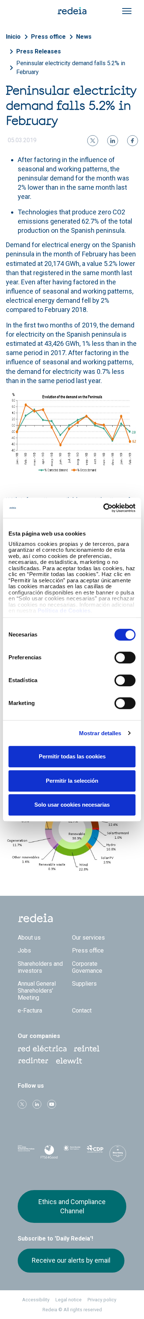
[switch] (125, 657)
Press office (48, 36)
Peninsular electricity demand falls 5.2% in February (70, 68)
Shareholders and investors (40, 967)
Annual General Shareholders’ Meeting (37, 990)
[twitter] (92, 140)
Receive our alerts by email (71, 1260)
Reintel (87, 1048)
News (84, 36)
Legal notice (68, 1299)
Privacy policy (102, 1299)
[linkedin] (112, 140)
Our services (88, 937)
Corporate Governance (87, 967)
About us (29, 937)
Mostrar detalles (100, 733)
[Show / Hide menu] (127, 11)
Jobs (24, 950)
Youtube (51, 1104)
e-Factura (30, 1010)
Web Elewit (69, 1060)
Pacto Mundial (72, 1153)
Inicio (13, 36)
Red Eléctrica (42, 1048)
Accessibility (35, 1299)
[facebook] (132, 140)
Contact (82, 1010)
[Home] (72, 10)
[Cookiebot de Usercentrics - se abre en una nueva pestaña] (104, 508)
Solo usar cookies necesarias (72, 804)
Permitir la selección (72, 781)
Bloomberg (117, 1155)
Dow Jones (26, 1153)
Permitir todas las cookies (72, 756)
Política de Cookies (64, 610)
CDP (94, 1153)
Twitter (22, 1104)
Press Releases (38, 51)
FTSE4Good (49, 1154)
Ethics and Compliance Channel (72, 1206)
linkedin (36, 1104)
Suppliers (84, 983)
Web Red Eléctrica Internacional (33, 1060)
